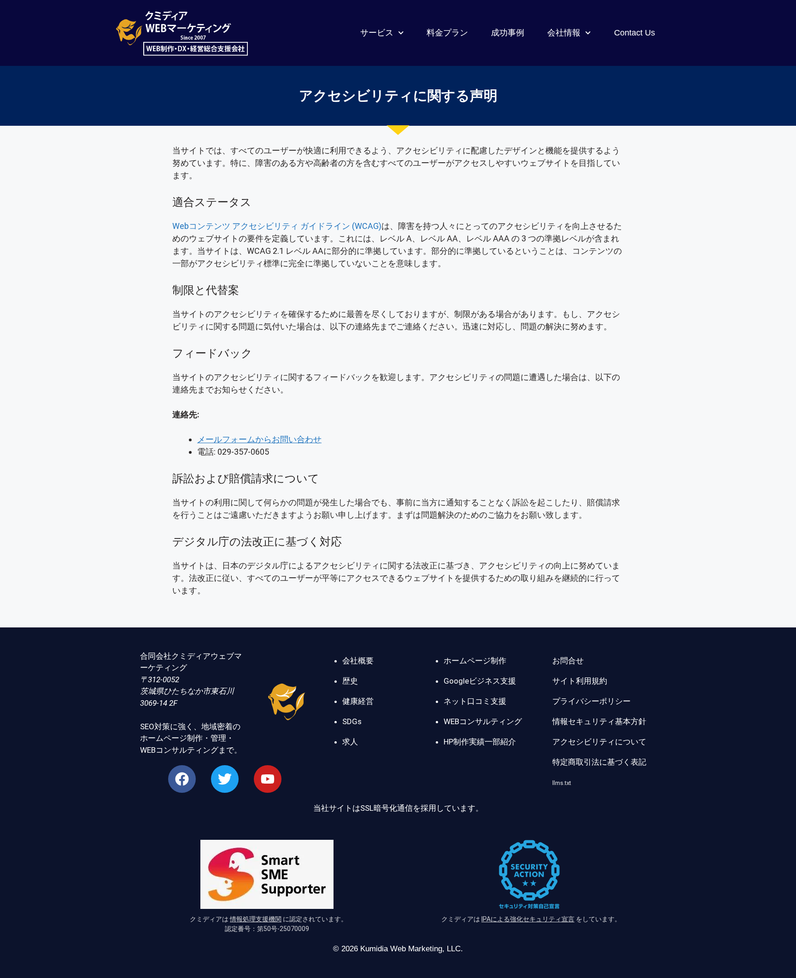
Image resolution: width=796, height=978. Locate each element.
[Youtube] (267, 779)
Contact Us (634, 32)
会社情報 (563, 32)
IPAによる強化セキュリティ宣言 (527, 919)
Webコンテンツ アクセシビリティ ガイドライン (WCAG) (276, 226)
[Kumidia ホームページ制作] (286, 703)
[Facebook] (182, 779)
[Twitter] (225, 779)
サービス (376, 32)
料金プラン (447, 32)
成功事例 (507, 32)
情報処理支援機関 (255, 919)
